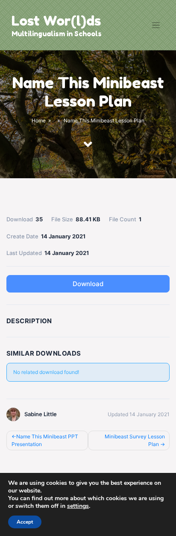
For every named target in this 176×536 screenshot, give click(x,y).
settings (78, 506)
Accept (25, 522)
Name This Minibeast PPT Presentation (45, 440)
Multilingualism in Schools (57, 33)
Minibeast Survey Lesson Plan (135, 440)
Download (88, 284)
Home (39, 121)
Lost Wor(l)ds (56, 20)
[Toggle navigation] (156, 25)
